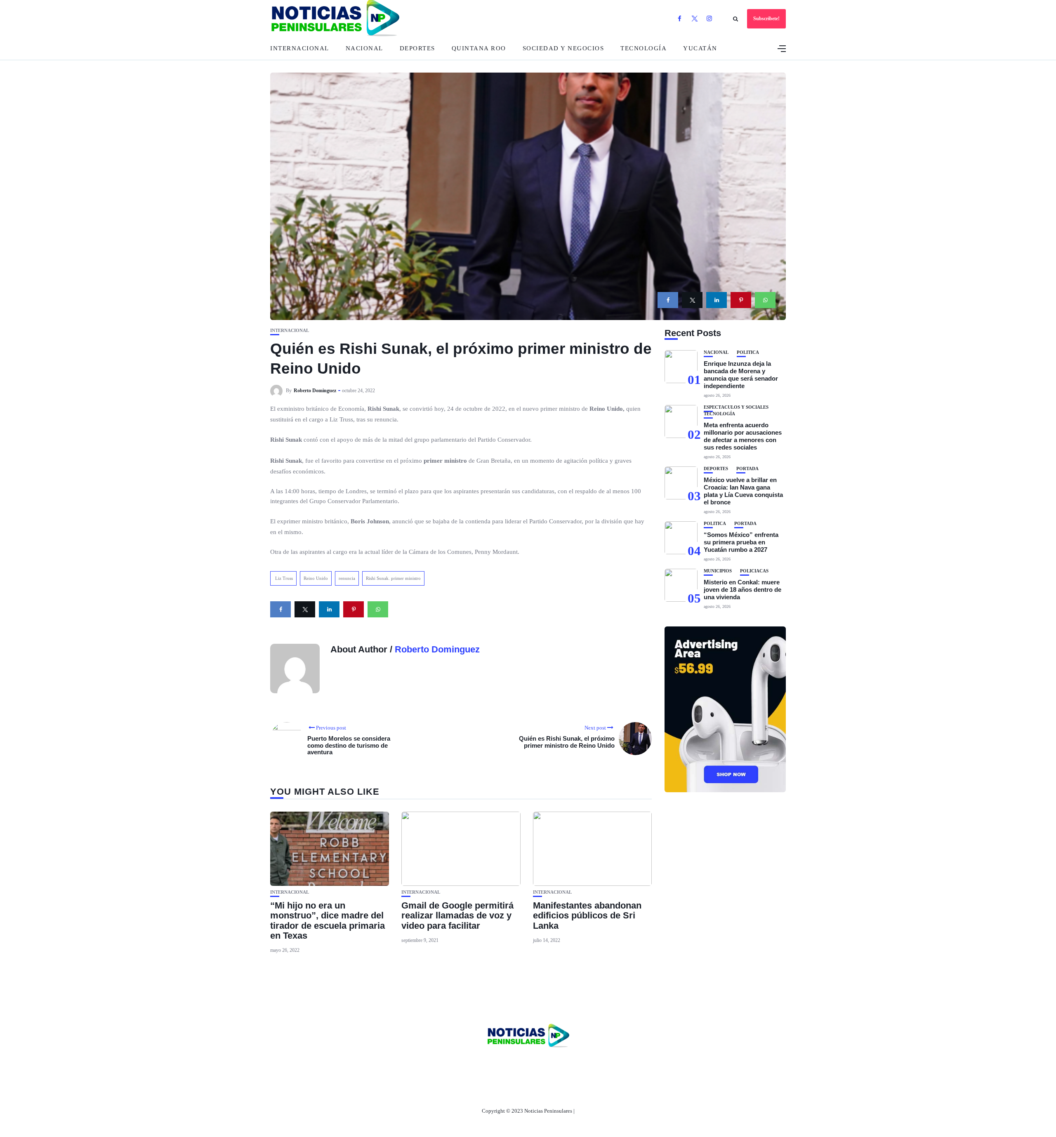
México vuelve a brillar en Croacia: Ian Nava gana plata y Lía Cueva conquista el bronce (743, 491)
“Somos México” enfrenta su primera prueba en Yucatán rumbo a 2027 (741, 542)
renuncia (347, 578)
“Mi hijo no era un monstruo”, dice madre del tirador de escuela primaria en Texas (327, 920)
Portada (747, 468)
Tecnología (643, 48)
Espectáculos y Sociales (736, 407)
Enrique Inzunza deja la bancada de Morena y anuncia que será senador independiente (741, 374)
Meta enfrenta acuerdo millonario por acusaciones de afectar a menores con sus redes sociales (743, 436)
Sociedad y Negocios (563, 48)
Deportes (417, 48)
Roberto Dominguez (315, 390)
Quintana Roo (479, 48)
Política (748, 352)
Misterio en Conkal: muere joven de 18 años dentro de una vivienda (742, 589)
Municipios (718, 571)
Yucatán (700, 48)
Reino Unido (316, 578)
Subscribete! (766, 18)
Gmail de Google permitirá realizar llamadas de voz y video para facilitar (457, 915)
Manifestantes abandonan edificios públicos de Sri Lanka (587, 915)
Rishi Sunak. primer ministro (393, 578)
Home (473, 1064)
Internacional (299, 48)
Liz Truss (283, 578)
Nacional (364, 48)
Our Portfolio (567, 1064)
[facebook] (668, 300)
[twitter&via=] (692, 300)
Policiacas (754, 571)
